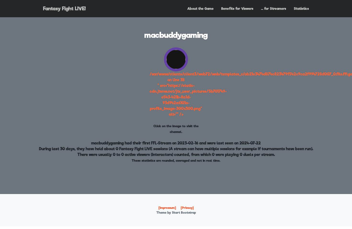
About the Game (200, 8)
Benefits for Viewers (237, 8)
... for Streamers (273, 8)
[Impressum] (167, 208)
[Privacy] (187, 208)
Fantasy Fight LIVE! (64, 8)
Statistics (301, 8)
